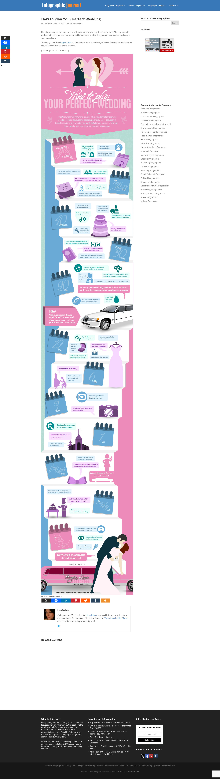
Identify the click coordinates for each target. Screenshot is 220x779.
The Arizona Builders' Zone (116, 618)
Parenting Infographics (151, 170)
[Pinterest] (75, 600)
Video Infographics (149, 201)
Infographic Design (156, 6)
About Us (172, 6)
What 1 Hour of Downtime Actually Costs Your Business (110, 741)
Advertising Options (151, 765)
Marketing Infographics (151, 162)
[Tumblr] (95, 600)
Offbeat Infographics (150, 166)
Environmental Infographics (153, 128)
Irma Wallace (49, 23)
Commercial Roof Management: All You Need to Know (110, 747)
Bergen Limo (65, 42)
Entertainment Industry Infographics (156, 124)
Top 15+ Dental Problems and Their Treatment (110, 722)
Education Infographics (151, 120)
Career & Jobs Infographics (152, 116)
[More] (105, 600)
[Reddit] (85, 600)
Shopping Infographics (150, 182)
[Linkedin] (66, 600)
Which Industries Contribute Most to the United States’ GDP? (110, 727)
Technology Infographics (151, 189)
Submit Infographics (137, 6)
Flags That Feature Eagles (101, 737)
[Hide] (1, 65)
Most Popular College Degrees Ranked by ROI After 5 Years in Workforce (109, 753)
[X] (46, 600)
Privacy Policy (168, 765)
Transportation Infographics (153, 193)
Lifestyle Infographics (74, 23)
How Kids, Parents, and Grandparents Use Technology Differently (108, 732)
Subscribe (149, 740)
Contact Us (135, 765)
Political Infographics (150, 178)
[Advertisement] (87, 669)
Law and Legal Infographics (152, 155)
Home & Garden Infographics (153, 147)
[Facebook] (56, 600)
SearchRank (92, 615)
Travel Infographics (149, 197)
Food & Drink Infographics (152, 136)
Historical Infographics (150, 143)
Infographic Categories (114, 6)
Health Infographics (149, 139)
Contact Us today (66, 744)
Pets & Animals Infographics (153, 174)
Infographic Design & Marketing (80, 765)
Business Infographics (150, 112)
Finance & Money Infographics (154, 132)
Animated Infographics (151, 108)
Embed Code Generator (107, 765)
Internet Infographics (150, 151)
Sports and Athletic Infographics (155, 186)
